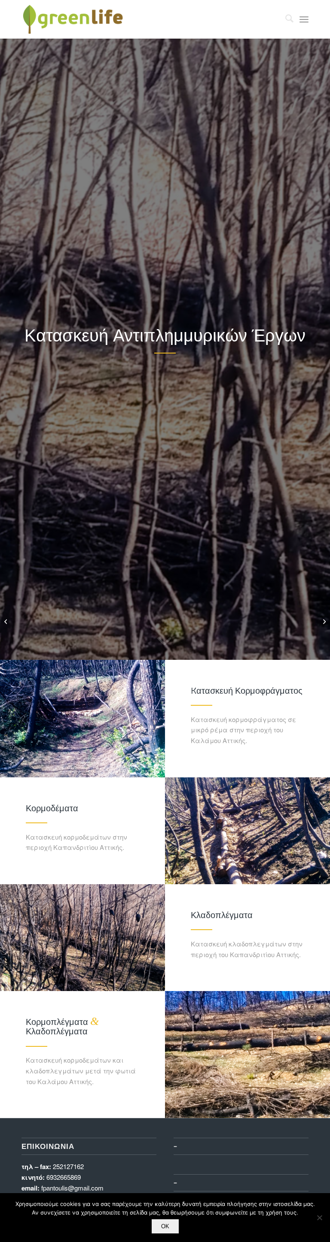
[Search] (285, 19)
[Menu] (304, 19)
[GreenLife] (73, 19)
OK (165, 1226)
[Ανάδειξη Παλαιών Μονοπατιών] (323, 621)
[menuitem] (285, 19)
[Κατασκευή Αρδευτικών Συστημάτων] (6, 621)
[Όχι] (319, 1217)
